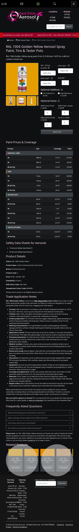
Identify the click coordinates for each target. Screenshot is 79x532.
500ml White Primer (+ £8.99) (48, 119)
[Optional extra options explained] (58, 101)
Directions (69, 525)
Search (68, 27)
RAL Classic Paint (23, 40)
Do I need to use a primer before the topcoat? (24, 428)
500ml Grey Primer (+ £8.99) (47, 107)
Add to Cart (57, 132)
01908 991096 (52, 19)
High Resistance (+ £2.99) (66, 94)
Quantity (62, 78)
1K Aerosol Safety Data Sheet (20, 248)
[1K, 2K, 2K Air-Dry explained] (48, 67)
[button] (11, 101)
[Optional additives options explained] (61, 89)
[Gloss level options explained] (51, 78)
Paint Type (62, 66)
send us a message (36, 400)
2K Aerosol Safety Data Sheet (20, 252)
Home (11, 40)
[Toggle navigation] (74, 3)
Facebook (60, 525)
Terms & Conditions (20, 527)
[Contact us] (21, 4)
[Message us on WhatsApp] (38, 4)
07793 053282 (67, 16)
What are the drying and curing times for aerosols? (26, 413)
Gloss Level (45, 78)
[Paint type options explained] (68, 65)
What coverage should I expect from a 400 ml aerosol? (27, 418)
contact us (31, 440)
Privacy (8, 527)
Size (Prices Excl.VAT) (45, 66)
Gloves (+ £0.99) (63, 118)
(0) (5, 3)
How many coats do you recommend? (22, 423)
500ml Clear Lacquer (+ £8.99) (65, 107)
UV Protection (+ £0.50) (49, 94)
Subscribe (62, 483)
